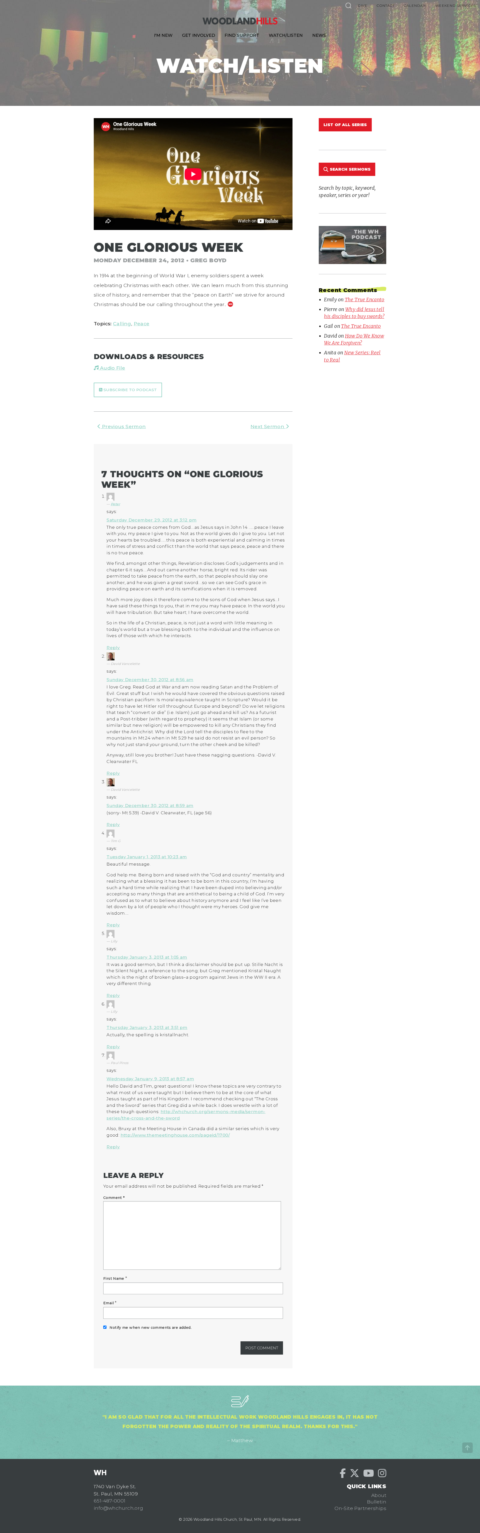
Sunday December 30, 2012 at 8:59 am (149, 805)
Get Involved (198, 35)
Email (108, 1303)
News (319, 35)
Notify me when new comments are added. (151, 1327)
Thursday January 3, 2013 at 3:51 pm (146, 1027)
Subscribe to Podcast (129, 389)
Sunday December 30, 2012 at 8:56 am (149, 679)
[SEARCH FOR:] (348, 5)
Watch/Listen (286, 35)
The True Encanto (364, 300)
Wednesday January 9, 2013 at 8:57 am (150, 1078)
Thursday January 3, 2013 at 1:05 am (146, 957)
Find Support (241, 35)
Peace (142, 324)
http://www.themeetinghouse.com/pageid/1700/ (175, 1135)
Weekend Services (455, 6)
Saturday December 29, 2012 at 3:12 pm (151, 520)
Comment (113, 1197)
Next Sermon (268, 426)
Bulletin (376, 1502)
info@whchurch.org (118, 1508)
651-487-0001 (110, 1501)
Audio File (111, 368)
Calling (122, 324)
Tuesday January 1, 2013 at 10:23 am (146, 856)
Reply (113, 647)
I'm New (163, 35)
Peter (115, 504)
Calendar (415, 6)
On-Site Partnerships (360, 1508)
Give (362, 6)
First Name (113, 1278)
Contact (385, 6)
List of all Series (345, 124)
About (378, 1495)
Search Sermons (349, 169)
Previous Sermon (123, 426)
